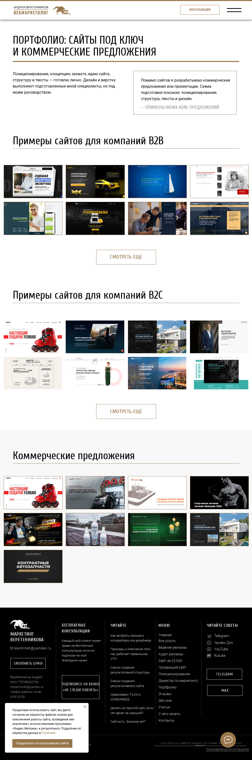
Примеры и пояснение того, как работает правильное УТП (130, 654)
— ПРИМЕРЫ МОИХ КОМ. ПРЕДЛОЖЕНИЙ (180, 107)
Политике (48, 733)
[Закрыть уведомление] (84, 706)
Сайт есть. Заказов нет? (128, 721)
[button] (200, 10)
